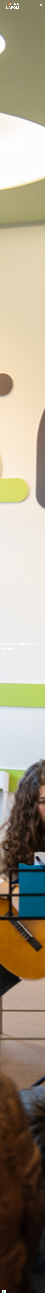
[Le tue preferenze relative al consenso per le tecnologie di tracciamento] (4, 1292)
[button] (41, 5)
